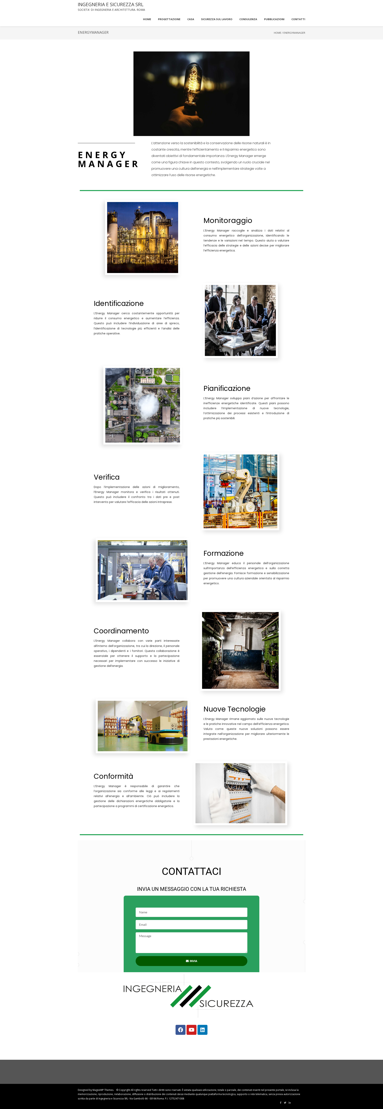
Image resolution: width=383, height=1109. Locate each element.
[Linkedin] (202, 1030)
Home (277, 33)
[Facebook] (181, 1030)
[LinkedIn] (290, 1103)
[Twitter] (285, 1103)
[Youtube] (191, 1030)
